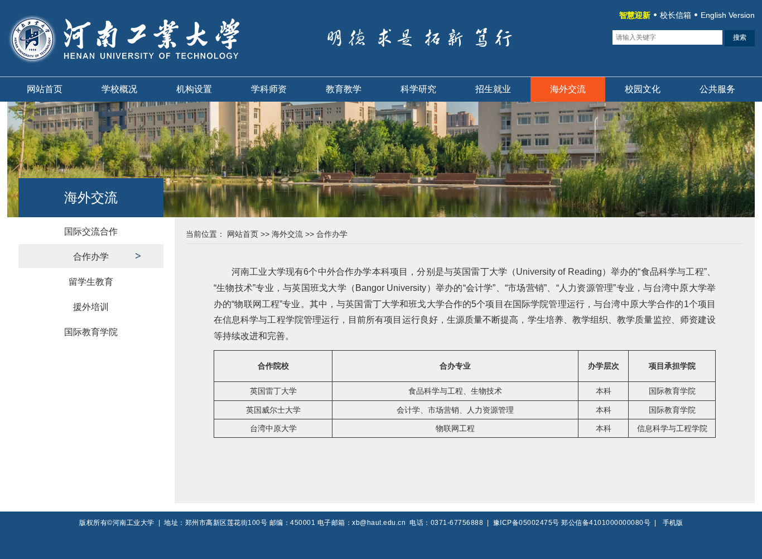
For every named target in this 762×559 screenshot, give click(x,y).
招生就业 (493, 89)
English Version (728, 15)
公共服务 (717, 89)
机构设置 (194, 89)
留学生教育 (91, 281)
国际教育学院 (91, 332)
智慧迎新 (634, 15)
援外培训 (91, 307)
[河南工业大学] (139, 69)
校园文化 (642, 89)
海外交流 (568, 89)
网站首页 (44, 89)
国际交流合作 (91, 231)
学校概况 (119, 89)
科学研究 (418, 89)
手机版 (673, 523)
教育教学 (343, 89)
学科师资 (269, 89)
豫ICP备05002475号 (526, 523)
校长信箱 (675, 15)
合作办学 (91, 256)
